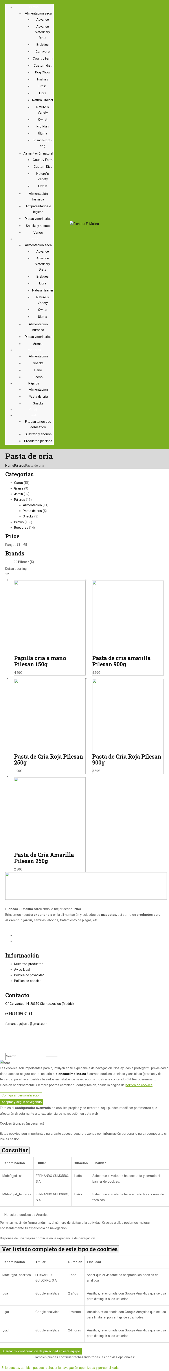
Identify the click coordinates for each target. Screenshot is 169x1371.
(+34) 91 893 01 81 (18, 1014)
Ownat (42, 120)
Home (9, 466)
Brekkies (43, 45)
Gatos (18, 483)
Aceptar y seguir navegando (22, 1102)
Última (42, 133)
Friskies (42, 79)
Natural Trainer (42, 100)
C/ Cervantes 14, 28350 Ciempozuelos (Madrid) (39, 1004)
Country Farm (43, 58)
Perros (19, 522)
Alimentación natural (38, 153)
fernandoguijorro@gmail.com (26, 1024)
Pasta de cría (38, 397)
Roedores (21, 528)
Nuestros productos (28, 964)
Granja (18, 488)
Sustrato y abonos (38, 434)
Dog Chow (42, 72)
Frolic (43, 86)
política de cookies (138, 1085)
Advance (42, 20)
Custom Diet (43, 167)
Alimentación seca (38, 13)
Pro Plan (43, 126)
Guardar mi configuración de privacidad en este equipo (41, 1351)
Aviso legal (22, 970)
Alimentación (38, 356)
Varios (38, 233)
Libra (42, 93)
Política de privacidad (29, 975)
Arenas (38, 344)
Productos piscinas (38, 441)
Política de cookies (27, 981)
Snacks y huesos (38, 226)
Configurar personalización (21, 1095)
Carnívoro (43, 52)
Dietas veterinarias (38, 219)
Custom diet (42, 65)
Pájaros (19, 466)
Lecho (38, 377)
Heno (38, 370)
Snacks (38, 363)
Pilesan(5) (26, 562)
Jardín (18, 494)
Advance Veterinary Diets (42, 32)
